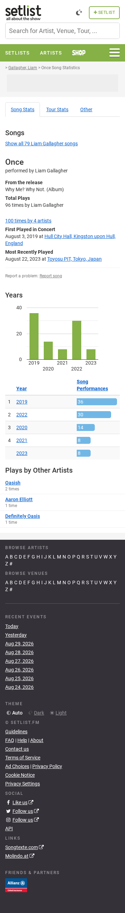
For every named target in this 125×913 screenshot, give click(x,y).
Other (86, 109)
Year (21, 388)
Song (22, 109)
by (28, 220)
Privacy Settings (22, 783)
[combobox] (62, 31)
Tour (57, 109)
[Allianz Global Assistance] (16, 885)
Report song (51, 276)
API (9, 828)
